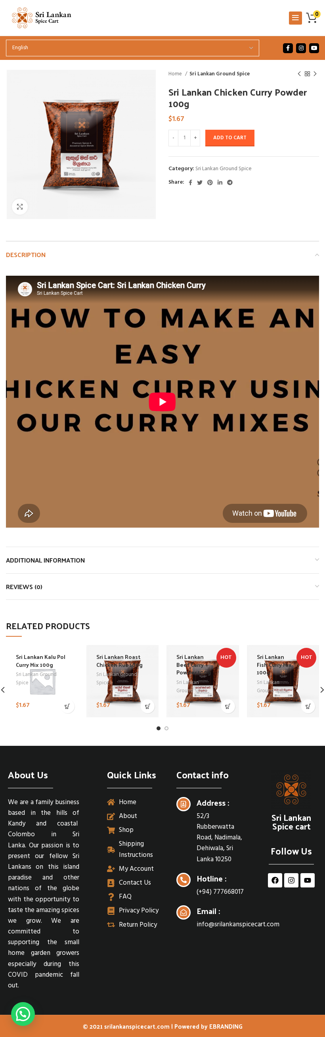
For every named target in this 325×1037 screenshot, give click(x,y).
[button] (23, 1014)
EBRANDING (226, 1026)
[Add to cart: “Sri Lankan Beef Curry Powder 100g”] (228, 706)
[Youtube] (307, 880)
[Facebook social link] (288, 48)
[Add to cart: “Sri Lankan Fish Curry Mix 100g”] (308, 706)
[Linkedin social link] (220, 182)
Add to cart (230, 138)
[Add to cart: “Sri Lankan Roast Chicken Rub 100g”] (148, 706)
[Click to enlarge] (20, 207)
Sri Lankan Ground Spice (219, 74)
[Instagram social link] (301, 48)
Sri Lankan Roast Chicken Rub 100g (119, 661)
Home (175, 74)
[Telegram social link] (230, 182)
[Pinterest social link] (210, 182)
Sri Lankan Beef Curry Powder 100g (193, 664)
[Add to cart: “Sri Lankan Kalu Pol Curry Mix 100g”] (68, 706)
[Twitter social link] (200, 182)
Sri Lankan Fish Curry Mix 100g (274, 664)
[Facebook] (275, 880)
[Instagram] (291, 880)
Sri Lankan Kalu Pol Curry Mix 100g (40, 661)
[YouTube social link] (314, 48)
